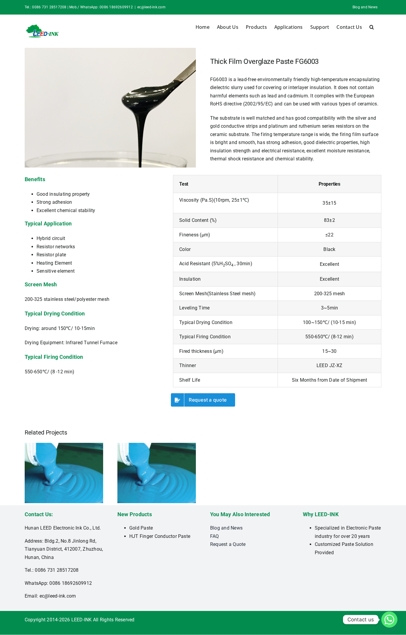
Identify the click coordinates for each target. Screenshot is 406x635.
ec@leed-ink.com (151, 7)
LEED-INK (81, 620)
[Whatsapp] (389, 620)
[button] (371, 27)
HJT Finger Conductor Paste (159, 536)
